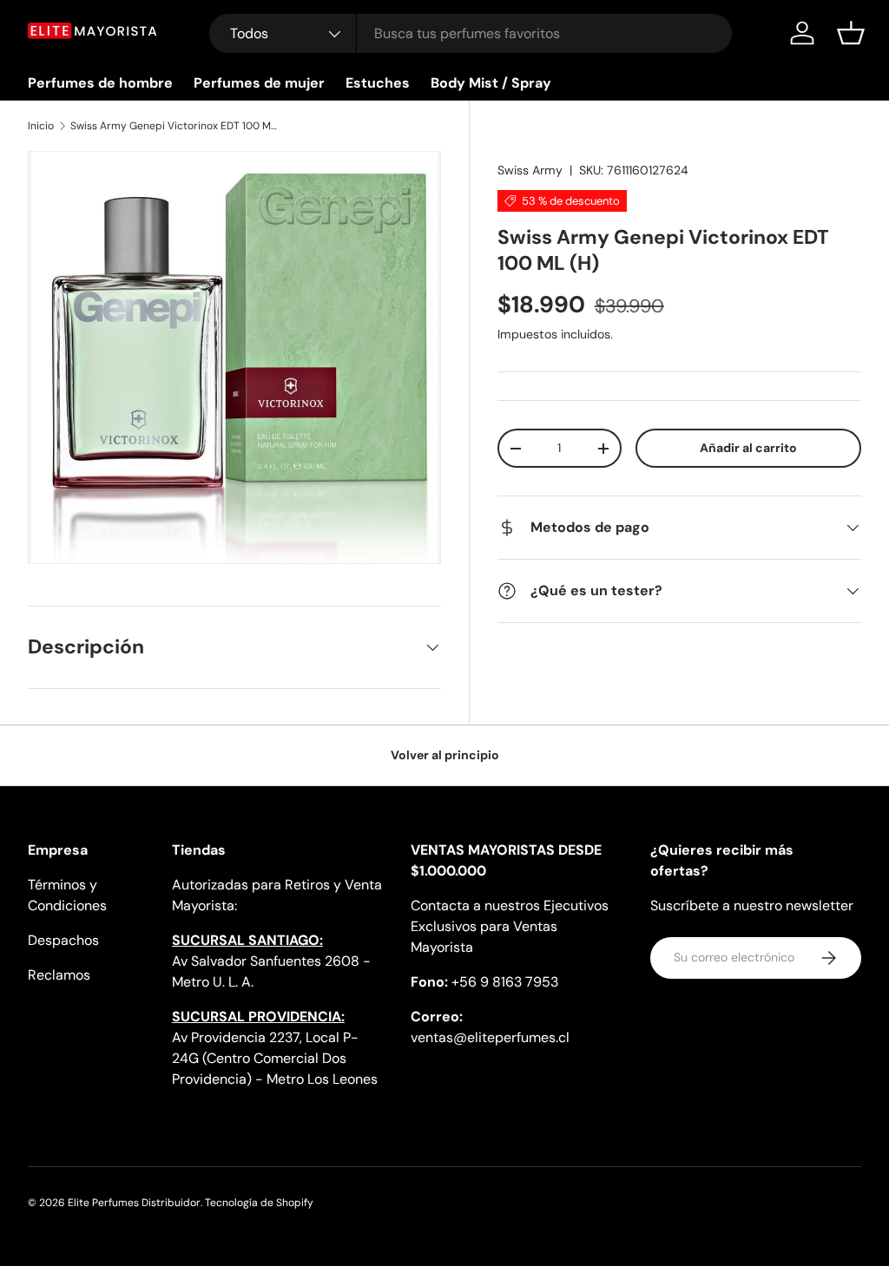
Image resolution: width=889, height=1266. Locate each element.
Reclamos (59, 975)
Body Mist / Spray (491, 83)
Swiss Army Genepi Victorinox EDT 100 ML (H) (174, 126)
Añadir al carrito (748, 448)
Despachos (63, 940)
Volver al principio (445, 755)
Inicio (41, 126)
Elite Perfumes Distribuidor (134, 1203)
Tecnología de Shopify (259, 1203)
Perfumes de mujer (259, 83)
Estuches (378, 83)
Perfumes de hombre (100, 83)
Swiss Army (530, 170)
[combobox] (471, 33)
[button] (851, 33)
